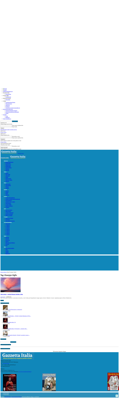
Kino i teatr (7, 174)
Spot (6, 245)
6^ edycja (7, 230)
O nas (6, 116)
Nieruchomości (8, 103)
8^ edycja (7, 233)
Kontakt (5, 114)
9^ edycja (7, 234)
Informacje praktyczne (8, 109)
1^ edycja (7, 225)
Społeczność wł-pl (9, 162)
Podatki (7, 188)
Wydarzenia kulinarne (10, 197)
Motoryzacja (8, 178)
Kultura (5, 171)
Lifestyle (7, 195)
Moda (6, 177)
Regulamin (7, 253)
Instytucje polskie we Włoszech (12, 112)
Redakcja (7, 117)
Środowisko (8, 163)
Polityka (7, 169)
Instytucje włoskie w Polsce (11, 110)
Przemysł (7, 106)
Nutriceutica (8, 203)
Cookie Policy (6, 394)
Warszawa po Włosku (10, 242)
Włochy (7, 190)
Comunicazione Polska (10, 102)
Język (5, 208)
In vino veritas (8, 204)
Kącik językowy (8, 210)
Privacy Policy (3, 132)
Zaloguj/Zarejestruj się (8, 91)
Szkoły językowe (9, 214)
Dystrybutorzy (8, 200)
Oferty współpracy (7, 118)
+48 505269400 (5, 363)
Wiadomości (8, 164)
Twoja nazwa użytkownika (17, 125)
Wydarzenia (8, 166)
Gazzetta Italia (8, 397)
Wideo (5, 236)
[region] (59, 263)
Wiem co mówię (8, 215)
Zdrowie (7, 170)
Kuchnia (5, 196)
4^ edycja (7, 229)
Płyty (6, 249)
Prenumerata (8, 94)
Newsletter (7, 99)
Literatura (7, 175)
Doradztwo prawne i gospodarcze (12, 107)
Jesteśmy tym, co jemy (10, 201)
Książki (7, 251)
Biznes (5, 182)
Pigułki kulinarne (9, 205)
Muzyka (7, 237)
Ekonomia (7, 240)
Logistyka (7, 105)
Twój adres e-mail (16, 136)
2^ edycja (7, 226)
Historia (7, 181)
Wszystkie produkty (9, 248)
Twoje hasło (14, 126)
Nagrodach (7, 223)
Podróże (5, 189)
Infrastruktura (8, 167)
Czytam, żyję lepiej (9, 212)
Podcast (7, 238)
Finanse (7, 186)
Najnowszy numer (9, 218)
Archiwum (7, 219)
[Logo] (4, 158)
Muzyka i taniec (8, 180)
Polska (6, 113)
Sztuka (6, 173)
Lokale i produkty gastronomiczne (12, 199)
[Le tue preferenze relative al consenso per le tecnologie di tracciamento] (117, 396)
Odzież (6, 252)
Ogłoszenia (7, 184)
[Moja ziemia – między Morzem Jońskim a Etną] (10, 291)
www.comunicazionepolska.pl (24, 371)
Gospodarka (8, 185)
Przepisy (7, 207)
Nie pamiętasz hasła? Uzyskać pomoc (8, 129)
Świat (6, 193)
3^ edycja (7, 227)
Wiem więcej (8, 211)
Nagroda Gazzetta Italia (8, 222)
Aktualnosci (6, 160)
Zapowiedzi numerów (10, 221)
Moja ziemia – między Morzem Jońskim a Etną (11, 294)
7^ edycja (7, 231)
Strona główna (3, 272)
